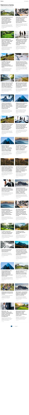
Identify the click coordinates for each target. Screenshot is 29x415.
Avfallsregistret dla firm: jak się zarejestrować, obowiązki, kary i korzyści (7, 293)
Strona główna (26, 1)
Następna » (16, 326)
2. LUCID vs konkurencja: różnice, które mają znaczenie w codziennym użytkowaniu (7, 232)
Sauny (2, 1)
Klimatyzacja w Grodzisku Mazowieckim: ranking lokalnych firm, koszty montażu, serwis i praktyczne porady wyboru (21, 313)
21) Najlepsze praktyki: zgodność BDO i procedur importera (20, 232)
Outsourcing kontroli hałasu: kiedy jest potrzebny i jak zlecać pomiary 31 (7, 250)
